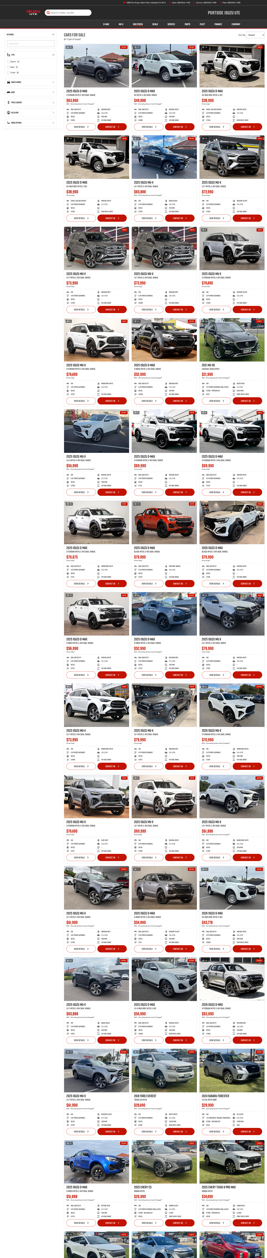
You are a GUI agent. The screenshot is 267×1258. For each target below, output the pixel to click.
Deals (155, 24)
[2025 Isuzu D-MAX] (96, 65)
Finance (218, 24)
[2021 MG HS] (232, 340)
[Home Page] (33, 12)
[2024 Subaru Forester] (232, 1070)
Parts (187, 24)
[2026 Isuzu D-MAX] (232, 522)
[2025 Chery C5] (164, 1162)
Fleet (202, 24)
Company (236, 24)
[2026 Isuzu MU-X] (232, 705)
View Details (79, 127)
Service (171, 24)
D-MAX (106, 24)
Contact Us (110, 127)
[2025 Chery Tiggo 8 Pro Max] (232, 1162)
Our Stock (138, 24)
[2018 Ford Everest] (164, 1070)
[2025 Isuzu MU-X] (164, 157)
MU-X (121, 24)
